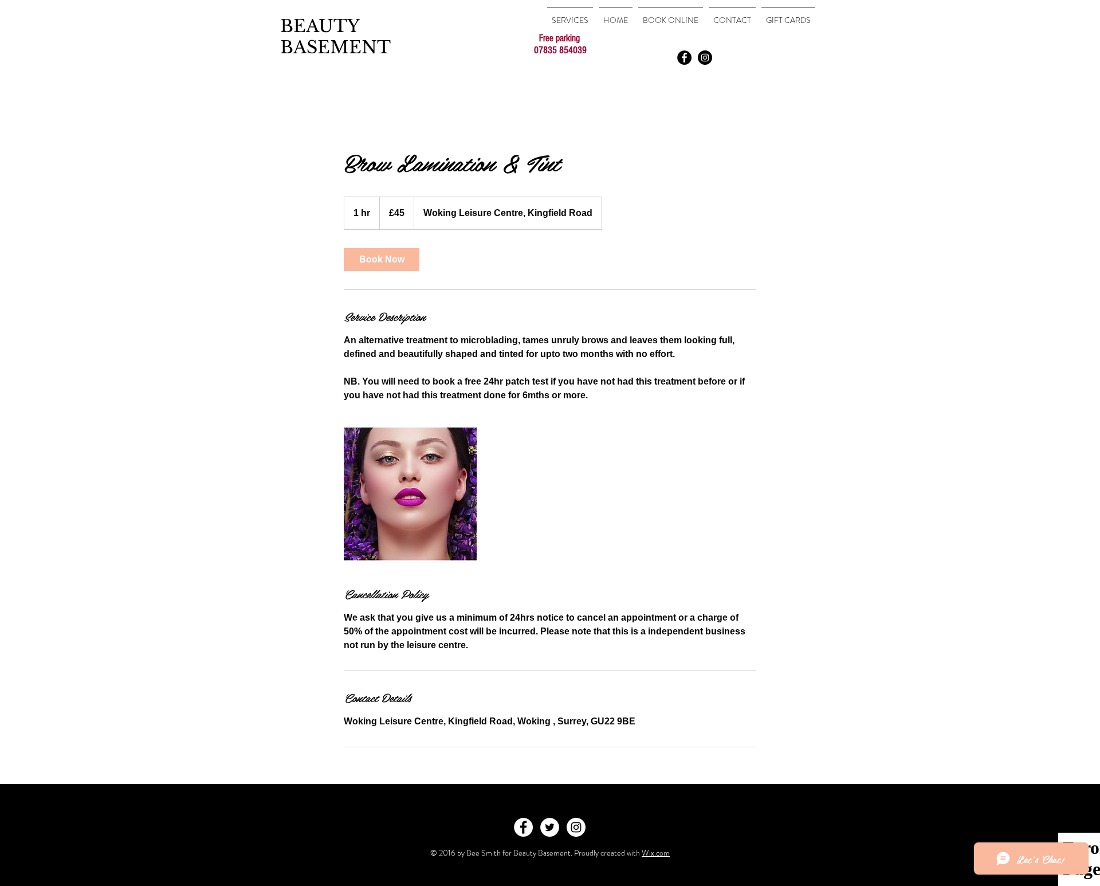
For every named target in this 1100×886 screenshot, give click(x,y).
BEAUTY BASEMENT (335, 36)
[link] (381, 259)
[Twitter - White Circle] (549, 827)
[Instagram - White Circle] (576, 827)
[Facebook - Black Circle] (684, 57)
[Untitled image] (410, 494)
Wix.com (656, 852)
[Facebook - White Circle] (523, 827)
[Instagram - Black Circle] (705, 57)
